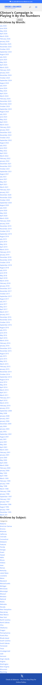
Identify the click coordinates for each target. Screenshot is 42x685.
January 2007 (4, 418)
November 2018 (6, 260)
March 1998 (4, 489)
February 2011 (5, 398)
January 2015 (4, 369)
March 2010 (4, 403)
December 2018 (5, 257)
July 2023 (3, 114)
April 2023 (3, 122)
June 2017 (3, 304)
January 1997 (4, 502)
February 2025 (5, 70)
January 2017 (4, 314)
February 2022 (5, 158)
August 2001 (4, 437)
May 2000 (3, 460)
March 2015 (4, 364)
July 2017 (3, 301)
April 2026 (3, 34)
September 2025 (6, 52)
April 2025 (3, 65)
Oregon (2, 630)
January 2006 (4, 421)
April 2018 (3, 278)
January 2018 (4, 286)
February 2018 (5, 283)
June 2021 (3, 179)
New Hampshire (5, 609)
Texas (2, 648)
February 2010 (5, 406)
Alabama (3, 524)
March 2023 (4, 125)
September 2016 (6, 325)
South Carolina (5, 641)
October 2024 (5, 78)
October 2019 (5, 231)
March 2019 (4, 249)
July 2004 (3, 426)
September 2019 (6, 234)
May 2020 (3, 213)
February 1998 (5, 491)
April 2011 (3, 392)
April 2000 (3, 463)
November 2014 (6, 372)
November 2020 (6, 197)
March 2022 (4, 156)
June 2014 (3, 382)
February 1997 (5, 499)
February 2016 (5, 343)
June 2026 (3, 28)
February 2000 (5, 468)
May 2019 (3, 244)
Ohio (1, 625)
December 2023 (5, 101)
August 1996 (4, 507)
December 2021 (5, 164)
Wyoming (3, 672)
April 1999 (3, 476)
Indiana (2, 563)
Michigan (3, 586)
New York (3, 617)
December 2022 (5, 132)
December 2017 (5, 288)
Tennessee (3, 646)
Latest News (4, 573)
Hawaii (2, 555)
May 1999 (3, 473)
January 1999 (4, 484)
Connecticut (4, 539)
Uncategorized (5, 651)
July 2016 (3, 330)
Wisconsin (3, 669)
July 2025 (3, 57)
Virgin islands (4, 659)
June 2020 (3, 210)
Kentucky (3, 570)
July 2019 (3, 239)
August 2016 (4, 327)
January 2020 (4, 223)
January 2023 (4, 130)
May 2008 (3, 413)
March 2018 (4, 281)
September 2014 (6, 377)
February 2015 (5, 366)
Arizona (2, 529)
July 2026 (3, 26)
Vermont (3, 656)
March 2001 (4, 450)
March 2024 (4, 96)
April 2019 (3, 247)
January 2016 (4, 346)
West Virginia (4, 667)
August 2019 (4, 236)
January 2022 (4, 161)
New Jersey (4, 612)
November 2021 (6, 166)
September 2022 (6, 140)
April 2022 (3, 153)
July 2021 (3, 177)
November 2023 (6, 104)
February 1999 (5, 481)
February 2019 (5, 252)
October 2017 (5, 294)
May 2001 (3, 444)
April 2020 (3, 216)
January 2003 (4, 429)
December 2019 (5, 226)
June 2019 (3, 242)
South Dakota (4, 643)
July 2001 (3, 439)
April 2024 (3, 93)
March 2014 (4, 390)
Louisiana (3, 576)
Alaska (2, 602)
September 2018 (6, 265)
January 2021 (4, 192)
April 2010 (3, 400)
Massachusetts (5, 583)
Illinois (2, 560)
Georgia (3, 550)
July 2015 (3, 356)
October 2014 (5, 374)
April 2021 (3, 184)
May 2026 (3, 31)
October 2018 (5, 262)
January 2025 (4, 73)
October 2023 (5, 106)
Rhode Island (4, 638)
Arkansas (3, 531)
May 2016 (3, 335)
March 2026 (4, 36)
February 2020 (5, 221)
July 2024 (3, 86)
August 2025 (4, 54)
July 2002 (3, 432)
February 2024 (5, 99)
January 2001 (4, 455)
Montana (3, 596)
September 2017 (6, 296)
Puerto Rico (4, 635)
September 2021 (6, 171)
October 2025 (5, 49)
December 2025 (5, 44)
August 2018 (4, 268)
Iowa (1, 565)
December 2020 (5, 195)
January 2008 (4, 416)
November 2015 (6, 351)
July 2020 (3, 208)
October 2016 (5, 322)
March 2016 (4, 340)
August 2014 (4, 380)
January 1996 (4, 510)
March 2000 (4, 465)
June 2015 (3, 359)
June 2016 (3, 333)
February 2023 (5, 127)
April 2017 (3, 309)
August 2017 (4, 299)
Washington (4, 664)
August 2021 (4, 174)
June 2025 (3, 60)
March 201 (4, 515)
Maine (2, 578)
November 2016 (6, 320)
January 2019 (4, 255)
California (3, 534)
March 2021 (4, 187)
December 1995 (5, 512)
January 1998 (4, 494)
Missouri (3, 594)
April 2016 (3, 338)
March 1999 (4, 478)
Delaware (3, 542)
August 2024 (4, 83)
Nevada (2, 607)
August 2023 (4, 112)
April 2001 (3, 447)
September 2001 (6, 434)
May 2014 (3, 385)
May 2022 (3, 151)
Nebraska (3, 604)
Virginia (2, 661)
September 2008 (6, 411)
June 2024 (3, 88)
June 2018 (3, 273)
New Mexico (4, 615)
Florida (2, 547)
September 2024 (6, 80)
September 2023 (6, 109)
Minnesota (3, 589)
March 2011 (4, 395)
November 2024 (6, 75)
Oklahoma (3, 628)
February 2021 (5, 190)
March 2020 (4, 218)
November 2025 (6, 47)
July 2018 (3, 270)
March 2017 (4, 312)
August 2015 (4, 353)
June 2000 (3, 458)
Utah (1, 654)
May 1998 (3, 486)
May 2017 (3, 307)
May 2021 (3, 182)
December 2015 (5, 348)
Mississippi (4, 591)
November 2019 (6, 229)
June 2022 (3, 148)
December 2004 (5, 424)
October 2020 (5, 200)
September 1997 (6, 496)
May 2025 (3, 62)
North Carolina (5, 620)
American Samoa (6, 526)
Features (3, 544)
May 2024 (3, 91)
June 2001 (3, 442)
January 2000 (4, 470)
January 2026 (4, 41)
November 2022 (6, 135)
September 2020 (6, 203)
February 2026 (5, 39)
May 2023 (3, 119)
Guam (2, 552)
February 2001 (5, 452)
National (3, 599)
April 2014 (3, 387)
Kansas (2, 568)
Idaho (2, 557)
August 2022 (4, 143)
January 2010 (4, 408)
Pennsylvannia (5, 633)
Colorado (3, 537)
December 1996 (5, 504)
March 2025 (4, 67)
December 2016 (5, 317)
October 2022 (5, 138)
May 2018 (3, 275)
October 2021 (5, 169)
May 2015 (3, 361)
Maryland (3, 581)
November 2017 (6, 291)
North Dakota (4, 622)
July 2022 (3, 145)
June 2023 (3, 117)
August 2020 (4, 205)
